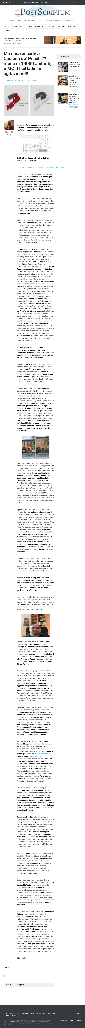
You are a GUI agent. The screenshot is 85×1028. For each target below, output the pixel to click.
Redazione (72, 26)
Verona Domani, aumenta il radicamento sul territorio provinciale (74, 98)
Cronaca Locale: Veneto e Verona (74, 105)
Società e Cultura (17, 26)
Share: (6, 968)
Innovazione (61, 26)
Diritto (37, 26)
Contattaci (78, 1020)
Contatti (7, 31)
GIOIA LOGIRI (36, 80)
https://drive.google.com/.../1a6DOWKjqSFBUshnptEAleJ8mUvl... (41, 167)
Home (6, 26)
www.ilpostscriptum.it (16, 1021)
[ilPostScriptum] (42, 14)
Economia (29, 26)
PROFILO (9, 138)
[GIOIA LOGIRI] (9, 125)
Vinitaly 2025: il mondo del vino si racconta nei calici (75, 65)
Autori (71, 1020)
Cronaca (10, 80)
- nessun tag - (8, 43)
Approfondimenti (48, 26)
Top (77, 1014)
